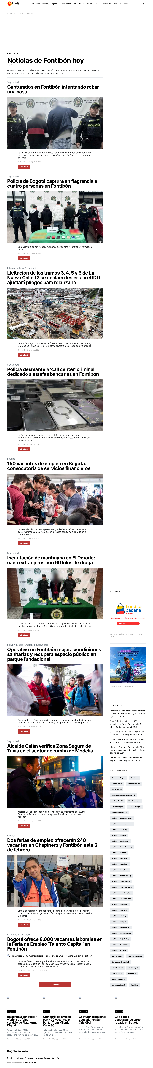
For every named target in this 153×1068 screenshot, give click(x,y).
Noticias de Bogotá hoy (119, 830)
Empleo (11, 458)
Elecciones (134, 778)
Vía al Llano (134, 985)
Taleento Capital (117, 968)
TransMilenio (132, 973)
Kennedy (45, 4)
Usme (89, 4)
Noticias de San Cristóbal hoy (121, 899)
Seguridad (13, 82)
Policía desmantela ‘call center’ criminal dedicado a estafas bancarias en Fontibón (53, 371)
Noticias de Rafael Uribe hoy (121, 893)
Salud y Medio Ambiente (21, 644)
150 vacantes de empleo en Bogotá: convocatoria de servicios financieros (48, 466)
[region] (76, 1061)
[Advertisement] (76, 32)
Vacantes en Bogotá (118, 979)
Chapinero (117, 4)
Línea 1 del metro (134, 801)
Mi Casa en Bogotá (135, 807)
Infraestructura (15, 268)
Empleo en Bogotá (134, 783)
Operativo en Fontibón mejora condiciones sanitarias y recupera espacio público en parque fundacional (54, 654)
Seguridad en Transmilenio (121, 962)
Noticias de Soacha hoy (119, 910)
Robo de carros (117, 956)
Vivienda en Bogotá (118, 985)
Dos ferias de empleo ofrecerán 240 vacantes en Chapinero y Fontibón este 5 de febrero (52, 845)
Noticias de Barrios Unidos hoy (122, 824)
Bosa (75, 4)
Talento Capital (117, 973)
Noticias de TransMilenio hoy (121, 933)
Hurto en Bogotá (117, 801)
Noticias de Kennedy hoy (120, 870)
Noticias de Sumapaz (119, 922)
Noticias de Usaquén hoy (120, 945)
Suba (38, 4)
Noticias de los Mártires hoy (121, 881)
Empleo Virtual (117, 789)
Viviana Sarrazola (24, 970)
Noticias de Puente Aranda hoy (122, 887)
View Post (24, 167)
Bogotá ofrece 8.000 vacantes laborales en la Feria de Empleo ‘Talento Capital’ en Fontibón (55, 944)
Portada (9, 13)
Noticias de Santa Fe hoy (120, 904)
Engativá (54, 4)
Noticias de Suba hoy (119, 916)
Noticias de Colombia (119, 853)
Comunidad (13, 934)
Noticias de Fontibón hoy (120, 864)
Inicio (32, 4)
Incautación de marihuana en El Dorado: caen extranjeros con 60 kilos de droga (51, 560)
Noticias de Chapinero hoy (120, 841)
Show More (55, 985)
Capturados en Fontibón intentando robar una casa (53, 89)
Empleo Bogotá (117, 783)
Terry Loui (21, 162)
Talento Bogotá (133, 968)
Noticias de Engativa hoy (120, 858)
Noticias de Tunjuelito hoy (120, 939)
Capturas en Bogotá (118, 778)
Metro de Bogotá (117, 807)
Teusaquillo (106, 4)
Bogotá (125, 4)
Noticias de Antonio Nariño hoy (122, 818)
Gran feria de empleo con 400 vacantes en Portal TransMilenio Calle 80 (127, 724)
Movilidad (30, 268)
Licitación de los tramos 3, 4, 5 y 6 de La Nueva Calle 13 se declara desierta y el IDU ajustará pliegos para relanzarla (53, 277)
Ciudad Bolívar (65, 4)
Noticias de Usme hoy (119, 950)
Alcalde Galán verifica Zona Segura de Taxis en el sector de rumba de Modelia (50, 748)
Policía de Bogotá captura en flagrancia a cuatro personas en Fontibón (52, 183)
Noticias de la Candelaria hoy (121, 876)
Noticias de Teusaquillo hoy (121, 927)
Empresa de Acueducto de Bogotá (123, 795)
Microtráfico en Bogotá (119, 812)
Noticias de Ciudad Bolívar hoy (122, 847)
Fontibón (97, 4)
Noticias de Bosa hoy (119, 835)
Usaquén (82, 4)
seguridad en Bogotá (135, 956)
